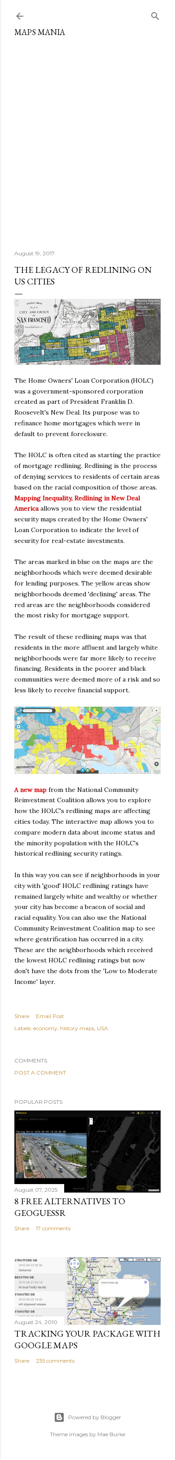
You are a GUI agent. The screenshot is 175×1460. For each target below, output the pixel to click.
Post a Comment (40, 1072)
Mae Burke (111, 1434)
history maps (77, 1028)
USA (102, 1028)
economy (45, 1028)
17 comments (53, 1228)
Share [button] (21, 1016)
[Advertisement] (87, 139)
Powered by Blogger (94, 1417)
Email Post (50, 1016)
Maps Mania (39, 32)
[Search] (155, 14)
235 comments (55, 1360)
